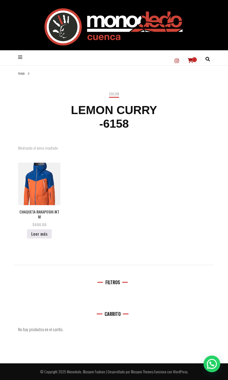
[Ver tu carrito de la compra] (190, 60)
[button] (212, 364)
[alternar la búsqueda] (207, 59)
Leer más (39, 234)
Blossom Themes (142, 371)
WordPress (180, 371)
